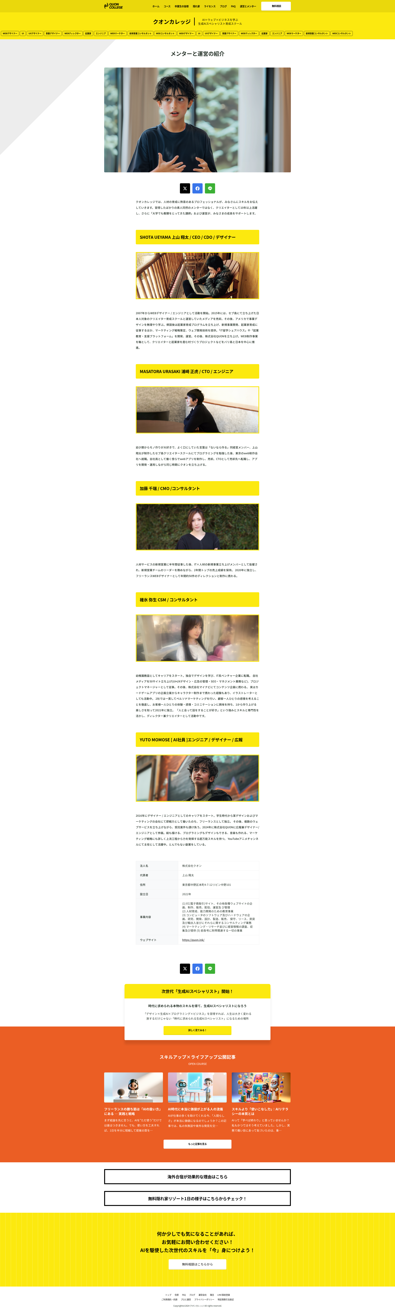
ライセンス (210, 6)
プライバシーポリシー (204, 1299)
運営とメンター (248, 6)
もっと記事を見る (197, 1144)
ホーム (155, 6)
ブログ (223, 6)
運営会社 (203, 1294)
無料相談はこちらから (197, 1264)
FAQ (233, 6)
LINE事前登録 (223, 1294)
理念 (212, 1294)
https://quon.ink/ (193, 940)
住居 (177, 1294)
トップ (168, 1294)
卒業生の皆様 (182, 6)
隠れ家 (196, 6)
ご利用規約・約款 (169, 1299)
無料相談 (276, 6)
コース (167, 6)
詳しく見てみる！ (197, 1030)
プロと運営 (186, 1299)
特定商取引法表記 (226, 1299)
